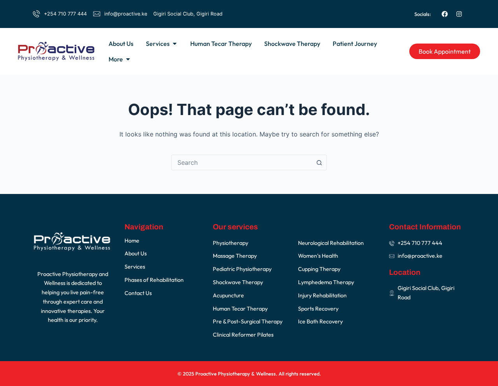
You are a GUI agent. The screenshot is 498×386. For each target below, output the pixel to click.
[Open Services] (175, 43)
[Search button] (319, 162)
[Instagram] (459, 14)
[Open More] (128, 59)
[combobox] (242, 162)
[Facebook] (444, 14)
